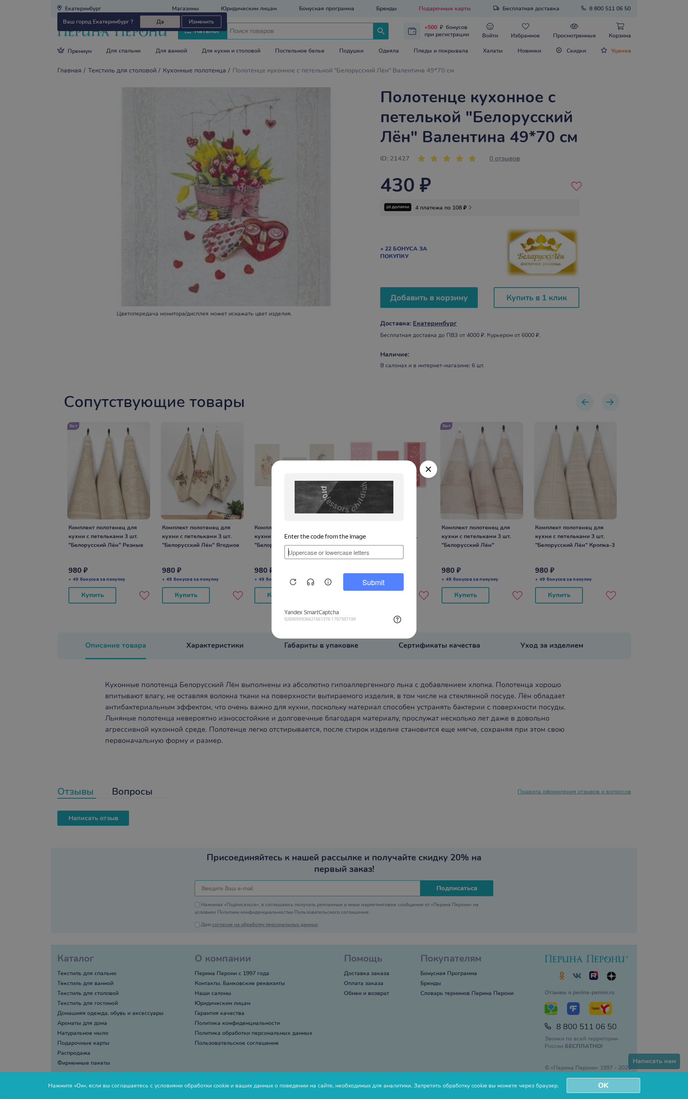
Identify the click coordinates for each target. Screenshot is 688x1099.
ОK (603, 1085)
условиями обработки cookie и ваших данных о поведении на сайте (243, 1085)
